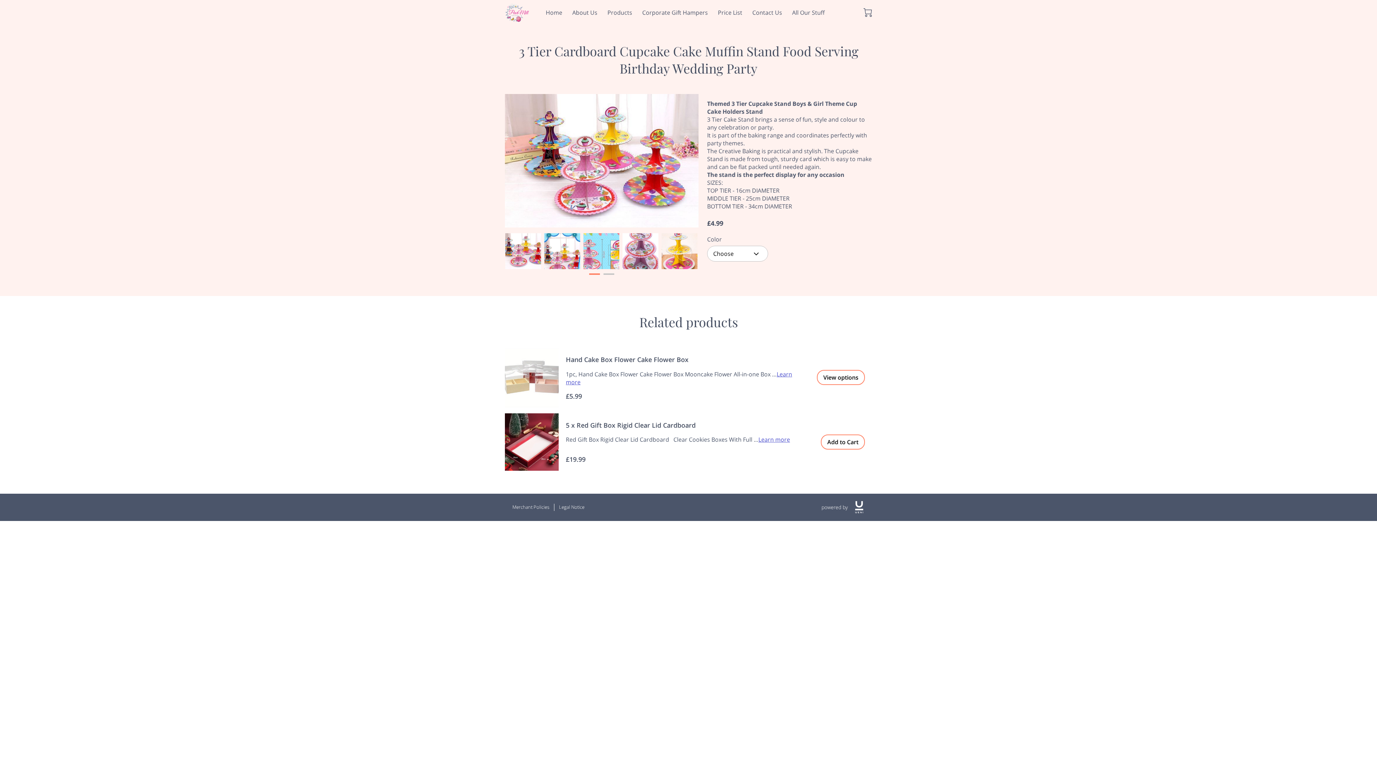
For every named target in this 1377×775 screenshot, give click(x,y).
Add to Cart (842, 442)
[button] (737, 253)
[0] (867, 12)
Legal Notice (572, 507)
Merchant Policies (530, 507)
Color (714, 239)
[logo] (859, 507)
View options (840, 377)
